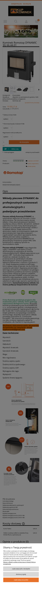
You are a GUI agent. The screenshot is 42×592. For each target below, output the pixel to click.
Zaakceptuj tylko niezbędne (21, 569)
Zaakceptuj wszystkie (21, 580)
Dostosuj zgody (21, 574)
